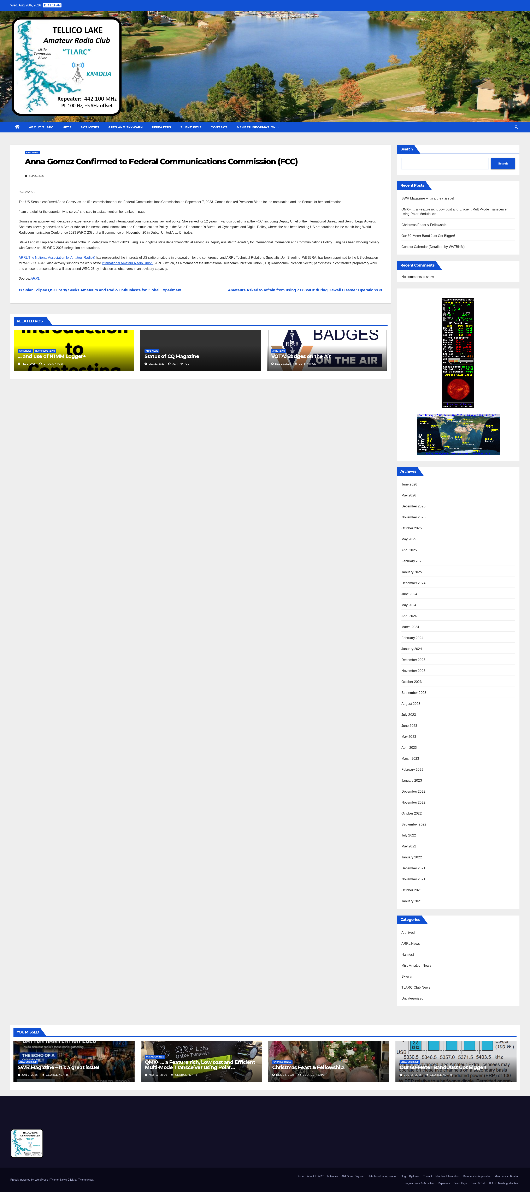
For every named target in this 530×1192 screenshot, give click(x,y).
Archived (408, 932)
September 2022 (413, 824)
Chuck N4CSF (53, 363)
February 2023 (412, 769)
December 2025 (413, 506)
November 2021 (413, 879)
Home (300, 1176)
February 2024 (412, 638)
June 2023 (409, 725)
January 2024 (411, 649)
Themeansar (85, 1179)
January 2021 (411, 901)
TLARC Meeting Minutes (503, 1183)
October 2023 (411, 682)
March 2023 (410, 758)
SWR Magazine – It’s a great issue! (427, 198)
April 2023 (409, 747)
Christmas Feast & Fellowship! (424, 225)
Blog (403, 1176)
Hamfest (407, 954)
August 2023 (410, 703)
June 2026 (409, 484)
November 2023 (413, 671)
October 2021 (411, 890)
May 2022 (408, 846)
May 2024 (408, 605)
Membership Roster (506, 1176)
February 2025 (412, 561)
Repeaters (161, 127)
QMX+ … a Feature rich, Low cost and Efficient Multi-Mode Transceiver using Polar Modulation (200, 1067)
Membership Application (477, 1176)
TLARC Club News (45, 351)
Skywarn (407, 976)
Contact (219, 127)
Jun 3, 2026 (30, 1074)
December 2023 (413, 660)
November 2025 (413, 517)
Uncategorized (412, 998)
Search (406, 149)
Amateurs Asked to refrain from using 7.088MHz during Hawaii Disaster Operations (303, 290)
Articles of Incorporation (383, 1176)
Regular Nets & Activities (420, 1183)
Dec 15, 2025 (285, 1074)
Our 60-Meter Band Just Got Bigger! (428, 236)
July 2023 (408, 714)
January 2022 (411, 857)
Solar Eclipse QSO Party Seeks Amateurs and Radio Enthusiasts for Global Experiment (101, 290)
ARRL (35, 278)
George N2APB (56, 1074)
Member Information (257, 127)
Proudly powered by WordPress (29, 1179)
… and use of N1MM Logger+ (52, 356)
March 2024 (410, 627)
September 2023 (413, 693)
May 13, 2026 (158, 1074)
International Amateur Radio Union (127, 263)
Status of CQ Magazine (172, 356)
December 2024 (413, 583)
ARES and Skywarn (125, 127)
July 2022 (408, 835)
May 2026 (408, 495)
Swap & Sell (478, 1183)
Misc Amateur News (416, 965)
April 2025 (409, 550)
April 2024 (409, 616)
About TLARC (41, 127)
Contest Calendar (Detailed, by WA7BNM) (433, 247)
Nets (67, 127)
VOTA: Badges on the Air (301, 356)
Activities (90, 127)
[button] (516, 127)
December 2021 (413, 868)
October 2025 (411, 528)
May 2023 (408, 736)
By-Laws (414, 1176)
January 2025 (411, 572)
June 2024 (409, 594)
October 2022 (411, 813)
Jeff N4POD (181, 363)
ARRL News (32, 152)
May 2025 (408, 539)
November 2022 (413, 802)
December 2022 (413, 791)
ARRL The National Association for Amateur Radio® (57, 257)
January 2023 (411, 780)
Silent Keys (191, 127)
